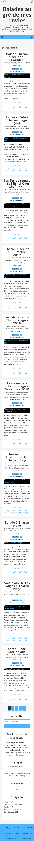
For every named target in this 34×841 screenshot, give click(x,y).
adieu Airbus (7, 258)
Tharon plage (25, 128)
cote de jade (12, 63)
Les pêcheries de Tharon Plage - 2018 (17, 320)
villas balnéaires (12, 468)
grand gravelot (16, 394)
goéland (9, 394)
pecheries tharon (24, 594)
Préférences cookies (26, 838)
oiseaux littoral (19, 397)
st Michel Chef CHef (18, 263)
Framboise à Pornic (17, 528)
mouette (6, 397)
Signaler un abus (20, 835)
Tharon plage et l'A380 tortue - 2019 (17, 252)
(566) (13, 805)
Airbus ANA (26, 258)
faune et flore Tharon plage (13, 592)
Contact (12, 835)
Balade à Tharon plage (17, 524)
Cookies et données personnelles (11, 838)
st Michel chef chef (14, 531)
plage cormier (21, 63)
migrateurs (24, 394)
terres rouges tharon (13, 597)
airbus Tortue (8, 260)
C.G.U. (28, 835)
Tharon (18, 128)
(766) (8, 802)
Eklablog (30, 828)
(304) (11, 812)
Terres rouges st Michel (17, 192)
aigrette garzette (10, 392)
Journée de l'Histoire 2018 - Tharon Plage (17, 457)
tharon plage (17, 65)
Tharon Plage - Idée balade (17, 650)
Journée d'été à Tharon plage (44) (17, 120)
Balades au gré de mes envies (17, 15)
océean (15, 657)
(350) (13, 809)
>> (24, 708)
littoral (15, 126)
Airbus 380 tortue (17, 258)
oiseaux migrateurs (21, 326)
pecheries (20, 126)
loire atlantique (11, 326)
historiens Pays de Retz (18, 463)
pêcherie (7, 329)
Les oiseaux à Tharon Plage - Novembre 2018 (17, 386)
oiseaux (12, 397)
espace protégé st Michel (19, 189)
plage (25, 126)
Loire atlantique (24, 260)
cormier (6, 63)
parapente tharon (14, 594)
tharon (28, 63)
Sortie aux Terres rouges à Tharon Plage (17, 586)
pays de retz (8, 263)
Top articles (5, 835)
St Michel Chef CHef (18, 465)
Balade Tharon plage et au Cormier (17, 57)
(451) (8, 807)
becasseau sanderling (22, 392)
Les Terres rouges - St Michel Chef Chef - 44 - (17, 183)
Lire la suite (17, 102)
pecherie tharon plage (16, 329)
